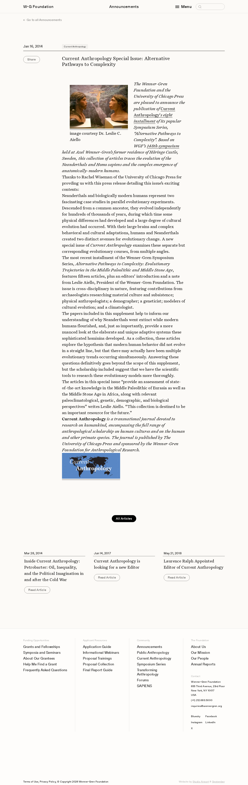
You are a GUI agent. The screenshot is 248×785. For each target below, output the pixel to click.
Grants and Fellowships (41, 646)
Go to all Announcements (44, 20)
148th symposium (163, 145)
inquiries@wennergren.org (206, 706)
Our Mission (200, 652)
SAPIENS (144, 685)
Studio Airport (201, 781)
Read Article (37, 590)
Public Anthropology (153, 652)
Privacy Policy (48, 781)
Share (31, 59)
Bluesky (196, 716)
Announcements (124, 6)
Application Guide (97, 646)
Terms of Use (30, 781)
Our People (200, 658)
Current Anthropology (154, 658)
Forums (143, 680)
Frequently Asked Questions (45, 670)
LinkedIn (210, 722)
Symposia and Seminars (42, 652)
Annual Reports (203, 664)
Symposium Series (151, 664)
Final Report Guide (98, 670)
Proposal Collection (98, 664)
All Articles (124, 518)
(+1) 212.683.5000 (201, 700)
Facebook (211, 716)
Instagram (196, 722)
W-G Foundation (38, 6)
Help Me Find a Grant (40, 664)
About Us (198, 646)
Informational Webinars (101, 652)
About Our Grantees (39, 658)
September (218, 781)
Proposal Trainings (97, 658)
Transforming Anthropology (147, 672)
